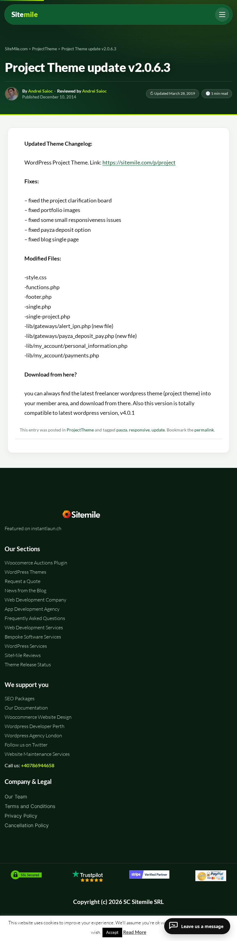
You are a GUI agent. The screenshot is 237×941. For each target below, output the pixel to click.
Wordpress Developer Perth (34, 726)
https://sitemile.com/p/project (139, 162)
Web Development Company (35, 600)
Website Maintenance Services (37, 754)
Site (24, 14)
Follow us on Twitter (26, 745)
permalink (204, 429)
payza (121, 429)
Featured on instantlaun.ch (33, 528)
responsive (139, 429)
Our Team (16, 796)
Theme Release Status (28, 664)
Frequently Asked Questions (35, 618)
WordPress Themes (25, 572)
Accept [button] (112, 932)
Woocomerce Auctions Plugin (36, 563)
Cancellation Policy (27, 825)
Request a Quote (22, 581)
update (158, 429)
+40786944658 (37, 765)
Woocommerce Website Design (38, 717)
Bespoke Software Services (33, 637)
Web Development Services (34, 627)
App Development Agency (32, 609)
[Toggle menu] (222, 14)
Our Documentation (26, 708)
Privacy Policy (21, 816)
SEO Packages (20, 698)
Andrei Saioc (40, 91)
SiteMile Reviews (23, 655)
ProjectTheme (80, 429)
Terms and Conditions (30, 806)
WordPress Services (26, 646)
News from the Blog (25, 590)
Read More (134, 932)
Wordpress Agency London (33, 735)
